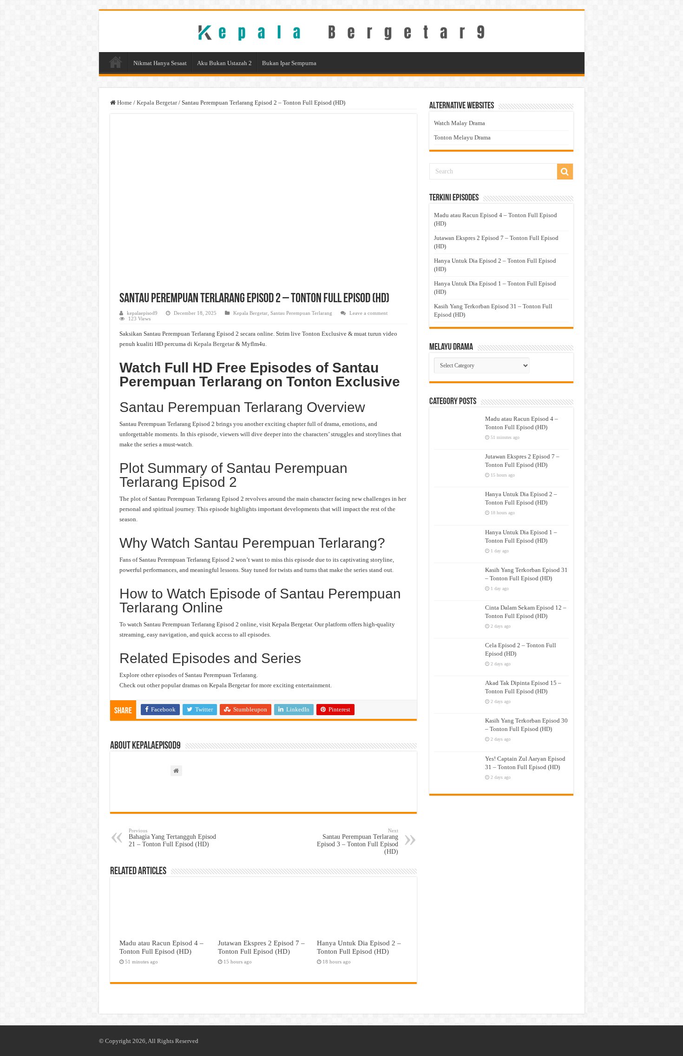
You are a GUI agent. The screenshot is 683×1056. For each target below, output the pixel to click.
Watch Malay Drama (459, 123)
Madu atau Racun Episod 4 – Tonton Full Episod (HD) (161, 947)
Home (116, 62)
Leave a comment (368, 313)
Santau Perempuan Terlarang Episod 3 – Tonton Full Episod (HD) (357, 841)
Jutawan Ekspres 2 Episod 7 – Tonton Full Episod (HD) (261, 947)
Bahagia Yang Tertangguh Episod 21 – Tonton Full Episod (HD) (172, 838)
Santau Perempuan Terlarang (301, 313)
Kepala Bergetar (157, 102)
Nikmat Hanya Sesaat (160, 63)
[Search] (565, 171)
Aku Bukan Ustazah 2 (224, 63)
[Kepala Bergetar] (342, 31)
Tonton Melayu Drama (462, 137)
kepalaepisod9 (142, 313)
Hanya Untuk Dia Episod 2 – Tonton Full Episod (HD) (359, 947)
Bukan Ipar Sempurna (289, 63)
